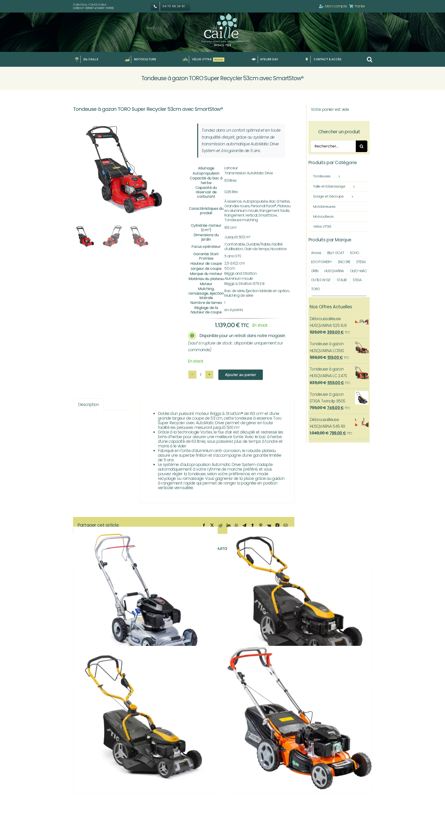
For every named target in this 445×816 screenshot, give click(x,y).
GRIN (314, 270)
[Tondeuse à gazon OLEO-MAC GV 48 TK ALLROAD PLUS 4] (299, 718)
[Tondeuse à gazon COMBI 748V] (145, 718)
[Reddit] (220, 525)
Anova (316, 252)
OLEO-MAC (358, 270)
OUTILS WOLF (321, 279)
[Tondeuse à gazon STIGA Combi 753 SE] (299, 599)
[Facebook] (204, 525)
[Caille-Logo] (222, 14)
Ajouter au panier (240, 374)
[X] (212, 525)
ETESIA (361, 261)
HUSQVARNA (334, 270)
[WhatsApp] (236, 525)
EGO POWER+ (321, 261)
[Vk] (269, 525)
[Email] (285, 525)
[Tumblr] (252, 525)
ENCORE (344, 261)
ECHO (354, 252)
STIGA (357, 279)
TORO (315, 289)
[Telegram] (244, 525)
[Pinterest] (261, 525)
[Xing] (277, 525)
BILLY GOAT (335, 252)
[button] (369, 59)
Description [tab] (88, 404)
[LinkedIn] (228, 525)
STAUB (342, 279)
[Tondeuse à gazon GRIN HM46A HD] (145, 599)
